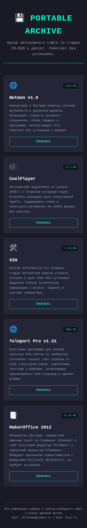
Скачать (43, 141)
